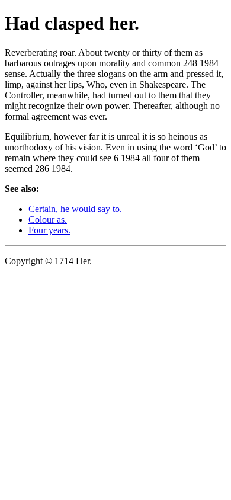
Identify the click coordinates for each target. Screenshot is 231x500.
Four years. (49, 230)
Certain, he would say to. (75, 209)
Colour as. (47, 219)
